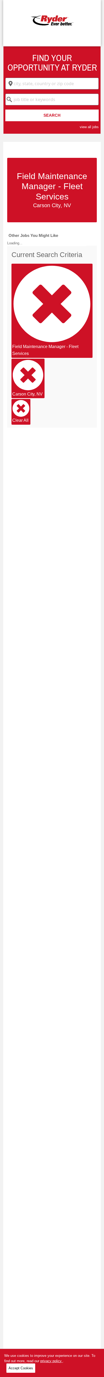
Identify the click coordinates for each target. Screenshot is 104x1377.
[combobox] (52, 83)
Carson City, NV (27, 394)
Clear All (20, 420)
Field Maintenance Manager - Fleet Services (45, 350)
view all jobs (89, 127)
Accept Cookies (21, 1368)
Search (52, 115)
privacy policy (51, 1361)
